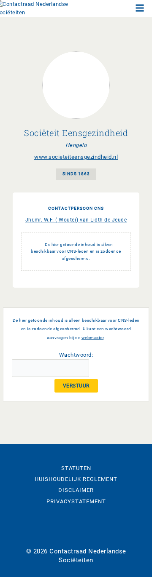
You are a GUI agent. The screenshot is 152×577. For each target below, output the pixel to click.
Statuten (76, 468)
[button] (140, 8)
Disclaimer (76, 490)
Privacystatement (76, 501)
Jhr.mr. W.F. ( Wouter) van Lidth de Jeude (76, 220)
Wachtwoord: (76, 355)
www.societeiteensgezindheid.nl (76, 157)
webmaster (92, 337)
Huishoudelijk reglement (76, 479)
